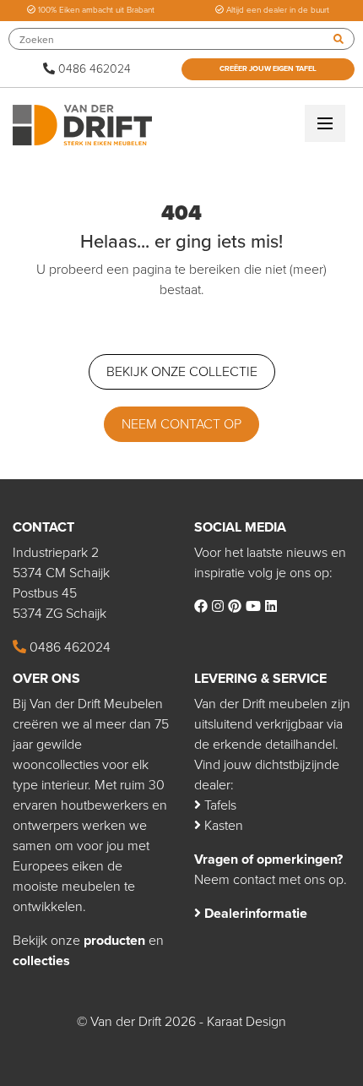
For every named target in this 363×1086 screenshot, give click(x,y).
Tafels (218, 805)
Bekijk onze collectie (181, 371)
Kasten (222, 825)
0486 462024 (93, 69)
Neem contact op (181, 424)
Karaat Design (246, 1021)
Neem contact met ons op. (270, 879)
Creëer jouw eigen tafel (268, 69)
